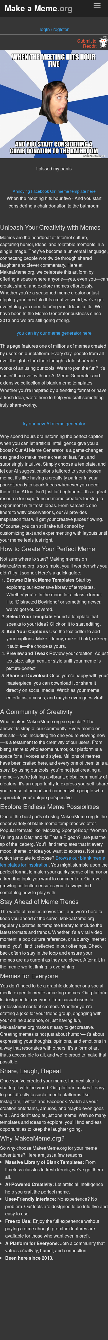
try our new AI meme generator (54, 423)
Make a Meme (39, 8)
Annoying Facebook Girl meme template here (54, 191)
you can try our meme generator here (54, 333)
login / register (54, 29)
